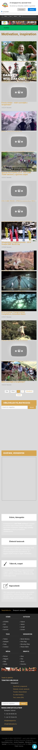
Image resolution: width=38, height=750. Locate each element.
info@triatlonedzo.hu (10, 724)
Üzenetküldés (7, 729)
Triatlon (5, 639)
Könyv (22, 661)
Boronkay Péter (25, 644)
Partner (5, 656)
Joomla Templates (19, 742)
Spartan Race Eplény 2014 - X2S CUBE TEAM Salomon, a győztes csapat (16, 173)
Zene (22, 656)
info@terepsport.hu (10, 720)
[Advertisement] (19, 430)
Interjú (15, 16)
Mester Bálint (25, 647)
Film (22, 659)
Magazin (5, 659)
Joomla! (4, 744)
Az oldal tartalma (18, 694)
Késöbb (21, 9)
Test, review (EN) (18, 697)
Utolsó (19, 395)
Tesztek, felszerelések (20, 692)
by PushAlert (6, 11)
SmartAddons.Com (7, 742)
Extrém (23, 629)
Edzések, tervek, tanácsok (21, 689)
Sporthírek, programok (20, 686)
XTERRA (5, 621)
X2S (4, 624)
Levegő (23, 627)
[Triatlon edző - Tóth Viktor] (19, 23)
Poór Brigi (24, 641)
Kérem (32, 9)
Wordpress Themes (31, 742)
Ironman (5, 629)
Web (4, 661)
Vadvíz (22, 624)
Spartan (5, 627)
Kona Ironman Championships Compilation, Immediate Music (13, 313)
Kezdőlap (6, 27)
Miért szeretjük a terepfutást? (13, 382)
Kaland (23, 621)
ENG (20, 16)
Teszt (10, 16)
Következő (29, 391)
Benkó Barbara (25, 639)
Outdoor (5, 647)
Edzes (5, 16)
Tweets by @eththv (7, 677)
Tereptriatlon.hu (6, 610)
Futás (5, 644)
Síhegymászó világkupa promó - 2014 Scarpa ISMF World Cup (16, 243)
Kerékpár (6, 641)
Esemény (23, 664)
